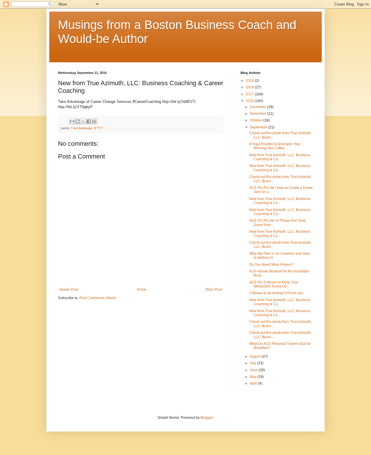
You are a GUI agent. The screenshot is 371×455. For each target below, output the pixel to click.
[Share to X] (83, 121)
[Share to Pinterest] (94, 121)
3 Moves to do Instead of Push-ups (276, 293)
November (258, 114)
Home (141, 289)
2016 (250, 101)
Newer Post (68, 289)
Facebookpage (81, 128)
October (256, 120)
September (259, 127)
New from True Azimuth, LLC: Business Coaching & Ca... (279, 157)
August (256, 356)
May (253, 377)
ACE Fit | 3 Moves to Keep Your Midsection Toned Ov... (273, 284)
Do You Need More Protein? (271, 265)
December (258, 107)
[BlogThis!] (78, 121)
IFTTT (98, 128)
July (253, 363)
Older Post (213, 289)
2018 (250, 87)
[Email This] (72, 121)
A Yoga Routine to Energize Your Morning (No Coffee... (275, 146)
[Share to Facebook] (89, 121)
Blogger (207, 418)
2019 (250, 81)
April (254, 383)
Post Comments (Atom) (97, 298)
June (254, 370)
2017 (250, 94)
